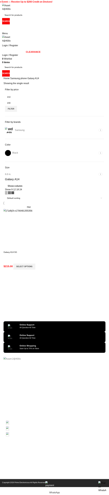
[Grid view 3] (9, 193)
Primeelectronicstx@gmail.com (16, 30)
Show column (15, 186)
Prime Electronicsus (22, 483)
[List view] (6, 193)
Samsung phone (18, 78)
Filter (11, 109)
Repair (7, 414)
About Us (8, 385)
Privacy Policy (10, 390)
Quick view (7, 240)
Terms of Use (9, 399)
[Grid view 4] (12, 193)
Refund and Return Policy (15, 394)
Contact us (8, 409)
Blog (6, 404)
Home (7, 78)
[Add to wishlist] (14, 240)
